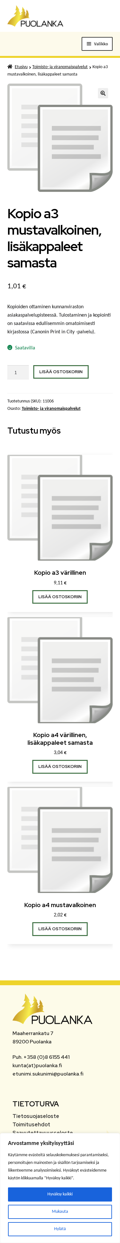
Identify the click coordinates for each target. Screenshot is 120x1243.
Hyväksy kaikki (60, 1194)
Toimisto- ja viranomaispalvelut (60, 67)
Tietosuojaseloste (35, 1116)
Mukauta (60, 1211)
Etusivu (21, 67)
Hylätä (60, 1229)
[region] (60, 1188)
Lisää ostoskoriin (61, 371)
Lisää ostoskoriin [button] (60, 596)
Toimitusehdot (31, 1124)
